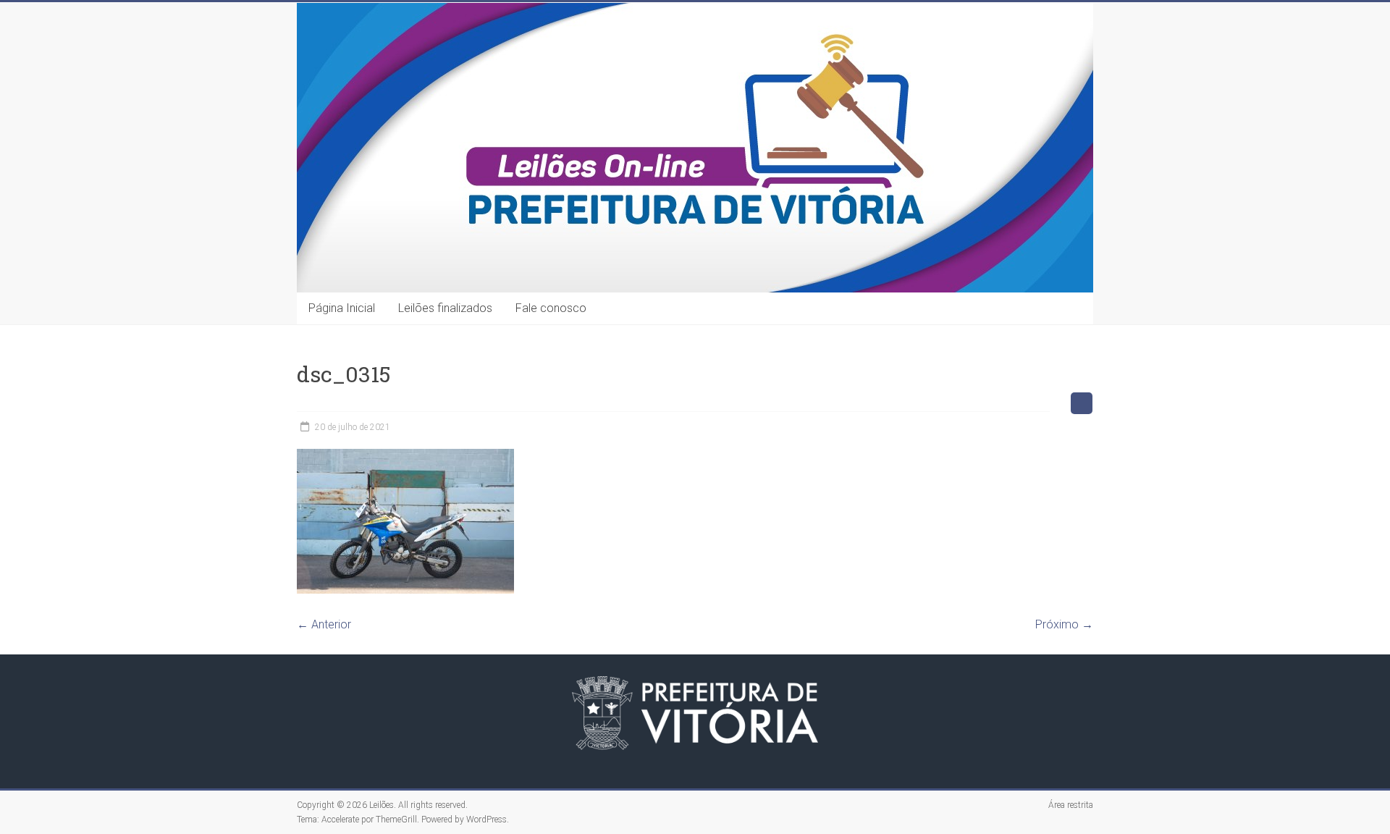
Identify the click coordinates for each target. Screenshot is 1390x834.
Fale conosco (550, 308)
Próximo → (1064, 624)
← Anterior (324, 624)
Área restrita (1070, 805)
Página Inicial (341, 308)
